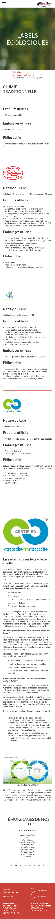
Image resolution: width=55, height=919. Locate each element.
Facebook (42, 890)
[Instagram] (34, 896)
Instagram (42, 896)
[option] (27, 843)
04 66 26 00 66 (41, 910)
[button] (3, 4)
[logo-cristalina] (44, 4)
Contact (6, 889)
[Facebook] (34, 890)
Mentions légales (10, 892)
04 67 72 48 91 (14, 913)
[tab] (11, 865)
